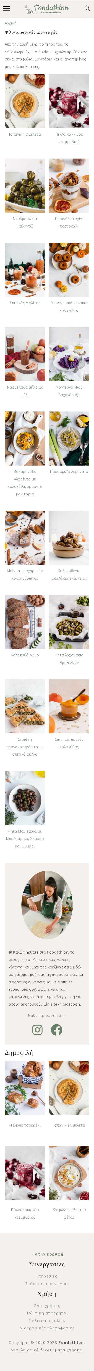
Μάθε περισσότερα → (47, 1015)
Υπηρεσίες (47, 1276)
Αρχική (11, 23)
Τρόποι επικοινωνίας (47, 1283)
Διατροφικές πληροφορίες (47, 1327)
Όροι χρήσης (47, 1305)
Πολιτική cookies (47, 1320)
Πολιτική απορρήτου (47, 1313)
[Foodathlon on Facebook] (56, 1030)
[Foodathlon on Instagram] (37, 1030)
